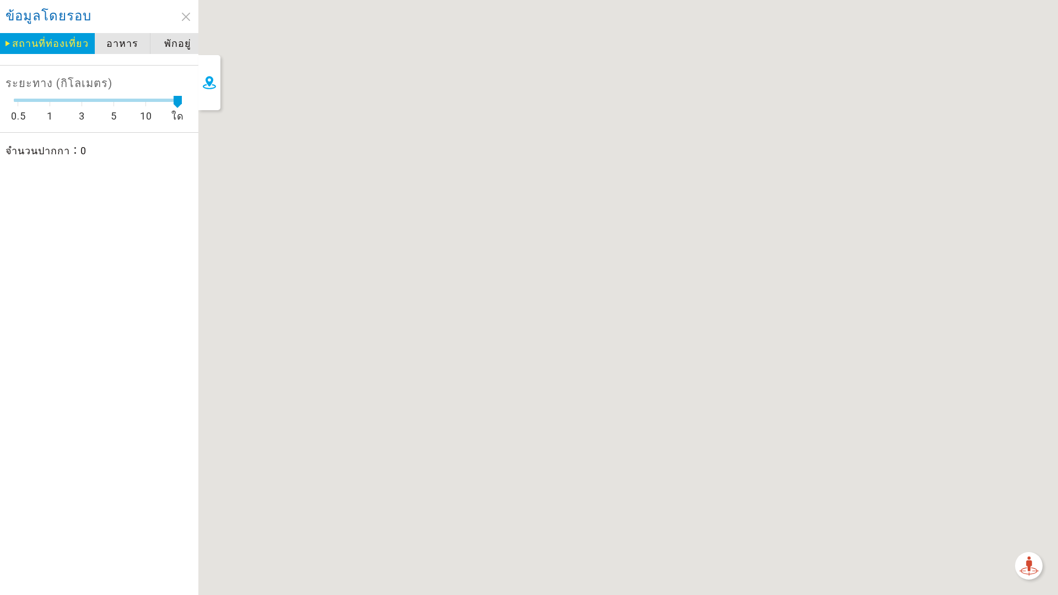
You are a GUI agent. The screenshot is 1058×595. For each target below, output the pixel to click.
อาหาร (122, 43)
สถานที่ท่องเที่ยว (50, 43)
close (186, 17)
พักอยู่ (177, 43)
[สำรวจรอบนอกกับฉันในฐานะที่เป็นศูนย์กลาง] (1029, 566)
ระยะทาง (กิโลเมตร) (59, 83)
